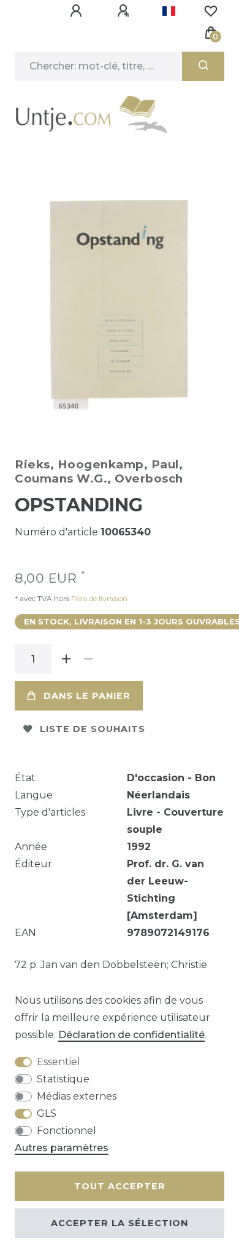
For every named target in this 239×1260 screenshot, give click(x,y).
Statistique (63, 1079)
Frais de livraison (98, 598)
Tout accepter (119, 1186)
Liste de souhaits (92, 728)
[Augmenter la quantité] (66, 659)
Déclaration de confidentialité (131, 1035)
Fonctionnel (66, 1130)
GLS (46, 1113)
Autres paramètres (61, 1148)
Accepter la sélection (119, 1223)
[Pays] (169, 11)
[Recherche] (203, 66)
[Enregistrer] (125, 11)
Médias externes (76, 1096)
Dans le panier (87, 695)
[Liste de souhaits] (211, 11)
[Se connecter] (78, 11)
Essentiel (58, 1062)
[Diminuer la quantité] (88, 659)
